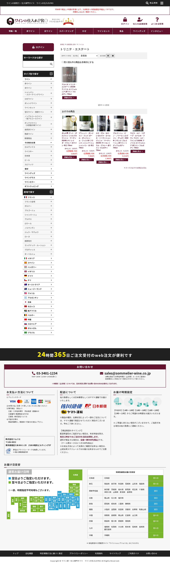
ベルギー (31, 315)
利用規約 (99, 553)
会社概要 (29, 553)
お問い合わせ (151, 553)
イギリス (31, 271)
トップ (15, 553)
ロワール (28, 223)
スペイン (31, 262)
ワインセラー (30, 182)
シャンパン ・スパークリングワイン (34, 93)
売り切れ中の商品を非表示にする (78, 62)
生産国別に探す (71, 44)
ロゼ (84, 31)
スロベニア (32, 324)
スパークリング (66, 31)
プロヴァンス (30, 249)
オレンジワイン (31, 103)
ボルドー (28, 206)
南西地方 (28, 241)
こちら (80, 12)
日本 (29, 302)
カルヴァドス (30, 147)
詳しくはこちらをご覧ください (35, 406)
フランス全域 (30, 201)
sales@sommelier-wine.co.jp (128, 373)
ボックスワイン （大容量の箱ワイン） (33, 124)
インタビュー (157, 31)
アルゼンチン (33, 297)
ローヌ (27, 236)
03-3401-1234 (46, 373)
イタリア (31, 258)
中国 (29, 319)
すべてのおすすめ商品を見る (135, 168)
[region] (85, 31)
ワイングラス (30, 177)
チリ (29, 280)
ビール (27, 160)
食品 (121, 31)
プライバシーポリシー (78, 553)
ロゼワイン (29, 99)
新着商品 (28, 138)
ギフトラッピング (32, 186)
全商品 (62, 44)
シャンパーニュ (31, 214)
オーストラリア (34, 284)
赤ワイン (31, 31)
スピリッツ (29, 164)
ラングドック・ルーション (35, 245)
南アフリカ (32, 311)
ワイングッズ (139, 31)
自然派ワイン (30, 129)
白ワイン (48, 31)
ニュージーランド (35, 289)
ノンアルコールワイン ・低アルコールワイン (33, 117)
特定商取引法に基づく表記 (51, 553)
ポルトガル (32, 328)
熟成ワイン (29, 134)
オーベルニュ (30, 254)
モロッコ (31, 306)
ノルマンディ (30, 228)
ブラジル (31, 332)
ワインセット (104, 31)
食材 (26, 169)
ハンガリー (32, 267)
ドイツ (30, 276)
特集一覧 (13, 31)
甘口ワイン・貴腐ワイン (34, 112)
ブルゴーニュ (30, 210)
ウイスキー (29, 151)
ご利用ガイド (133, 553)
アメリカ (81, 44)
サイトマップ (115, 553)
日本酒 (27, 155)
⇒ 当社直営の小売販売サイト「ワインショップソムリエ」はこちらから (113, 543)
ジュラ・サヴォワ (31, 232)
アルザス (28, 219)
